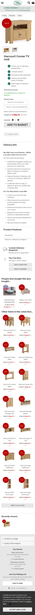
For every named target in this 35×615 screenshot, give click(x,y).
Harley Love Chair (25, 300)
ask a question (20, 265)
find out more (25, 10)
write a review (20, 269)
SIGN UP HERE (17, 583)
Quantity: (7, 120)
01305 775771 (19, 568)
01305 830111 (19, 559)
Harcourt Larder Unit (26, 384)
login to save (13, 134)
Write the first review (11, 90)
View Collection (17, 505)
